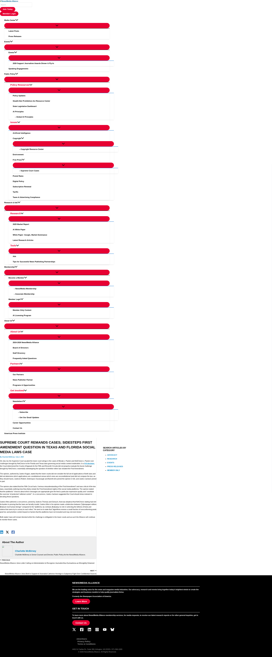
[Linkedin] (1, 532)
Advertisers (81, 639)
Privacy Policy (83, 641)
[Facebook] (13, 532)
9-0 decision (89, 463)
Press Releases (115, 466)
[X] (7, 532)
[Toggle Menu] (57, 25)
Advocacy (112, 455)
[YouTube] (105, 631)
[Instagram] (97, 631)
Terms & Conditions (86, 644)
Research (112, 459)
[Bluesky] (112, 631)
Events (110, 463)
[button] (7, 9)
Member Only (113, 470)
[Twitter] (74, 631)
